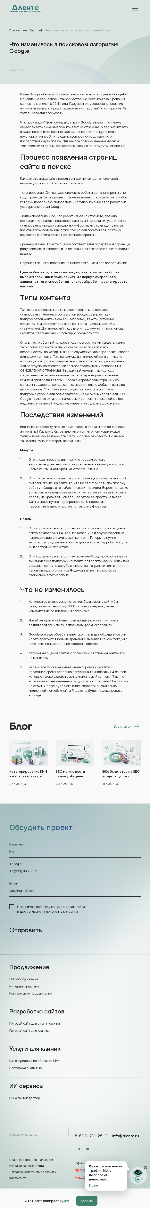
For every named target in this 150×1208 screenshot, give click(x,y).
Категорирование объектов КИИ (34, 1061)
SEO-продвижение (23, 979)
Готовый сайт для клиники (29, 1030)
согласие (34, 911)
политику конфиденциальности (60, 907)
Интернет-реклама (24, 986)
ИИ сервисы (26, 1086)
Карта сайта (17, 1178)
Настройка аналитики (26, 1068)
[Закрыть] (145, 1167)
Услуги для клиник (35, 1049)
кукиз (64, 1201)
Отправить (25, 930)
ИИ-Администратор (24, 1098)
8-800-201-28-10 (91, 1136)
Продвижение (29, 967)
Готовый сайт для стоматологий (34, 1023)
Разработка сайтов (36, 1011)
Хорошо (87, 1201)
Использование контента (26, 1166)
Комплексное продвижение (30, 993)
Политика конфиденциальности (31, 1160)
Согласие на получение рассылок (32, 1172)
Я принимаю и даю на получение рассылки (51, 909)
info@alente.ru (125, 1136)
